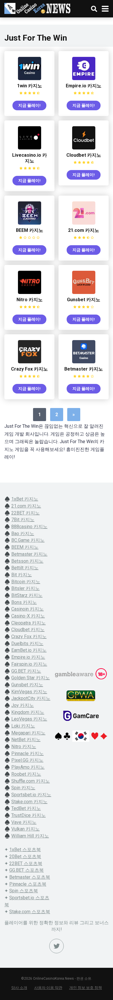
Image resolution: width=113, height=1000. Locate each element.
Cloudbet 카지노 (83, 155)
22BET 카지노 (25, 513)
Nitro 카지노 (30, 299)
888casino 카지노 (29, 526)
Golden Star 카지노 (30, 677)
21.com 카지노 (83, 230)
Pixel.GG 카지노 (27, 760)
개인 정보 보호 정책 (85, 987)
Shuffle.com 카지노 (30, 781)
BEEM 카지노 (29, 230)
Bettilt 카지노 (25, 568)
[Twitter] (56, 946)
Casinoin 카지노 (27, 609)
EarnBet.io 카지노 (29, 650)
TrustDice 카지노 (28, 815)
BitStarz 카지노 (27, 595)
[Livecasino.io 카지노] (29, 148)
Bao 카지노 (22, 533)
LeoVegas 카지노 (29, 719)
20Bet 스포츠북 (25, 856)
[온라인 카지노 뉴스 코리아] (37, 7)
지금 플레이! (29, 105)
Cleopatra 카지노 (28, 623)
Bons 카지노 (24, 602)
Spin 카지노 (23, 787)
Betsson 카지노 (27, 561)
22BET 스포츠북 (25, 863)
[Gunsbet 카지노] (83, 292)
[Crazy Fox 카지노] (29, 361)
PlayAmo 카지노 (28, 767)
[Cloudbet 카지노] (83, 148)
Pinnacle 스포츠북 (27, 884)
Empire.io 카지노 (83, 86)
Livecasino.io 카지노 (29, 158)
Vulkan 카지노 (25, 829)
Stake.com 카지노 (29, 801)
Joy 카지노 (22, 705)
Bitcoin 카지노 (25, 581)
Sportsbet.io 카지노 (31, 794)
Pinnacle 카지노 (27, 753)
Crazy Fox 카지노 (29, 369)
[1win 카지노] (29, 78)
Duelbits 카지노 (27, 643)
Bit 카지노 (21, 574)
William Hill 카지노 (30, 836)
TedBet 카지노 (26, 808)
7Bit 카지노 (22, 519)
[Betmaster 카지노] (83, 361)
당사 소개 (19, 987)
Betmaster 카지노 (83, 369)
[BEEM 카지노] (29, 223)
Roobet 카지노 (26, 774)
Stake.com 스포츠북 (29, 911)
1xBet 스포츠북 (25, 849)
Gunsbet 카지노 (83, 299)
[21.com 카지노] (83, 223)
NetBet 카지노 (26, 739)
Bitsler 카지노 (25, 588)
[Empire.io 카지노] (83, 78)
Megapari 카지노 (28, 733)
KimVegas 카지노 (29, 691)
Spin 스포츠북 (23, 890)
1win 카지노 (29, 86)
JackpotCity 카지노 (30, 698)
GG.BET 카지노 (26, 671)
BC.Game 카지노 (28, 540)
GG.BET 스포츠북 (26, 870)
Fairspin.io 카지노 (29, 664)
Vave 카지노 (24, 822)
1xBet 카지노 (24, 499)
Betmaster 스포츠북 (29, 877)
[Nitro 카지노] (29, 292)
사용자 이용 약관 (48, 987)
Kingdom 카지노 (27, 712)
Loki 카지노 (23, 726)
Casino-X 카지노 (28, 616)
